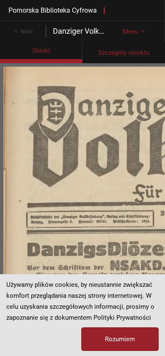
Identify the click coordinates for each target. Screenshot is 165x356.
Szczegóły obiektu (123, 53)
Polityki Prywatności (122, 317)
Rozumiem (120, 339)
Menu (130, 31)
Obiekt (41, 50)
